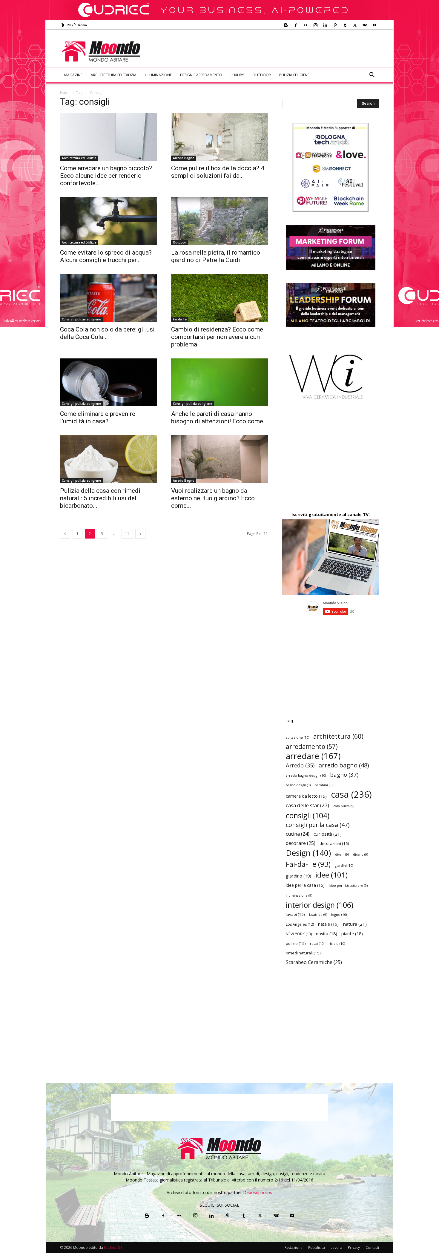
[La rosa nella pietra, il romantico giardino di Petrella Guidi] (219, 221)
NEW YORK (299, 933)
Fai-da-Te (308, 864)
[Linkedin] (325, 25)
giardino (298, 876)
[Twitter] (354, 25)
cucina (297, 834)
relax (317, 943)
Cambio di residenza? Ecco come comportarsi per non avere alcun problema (217, 337)
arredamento (312, 746)
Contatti (372, 1247)
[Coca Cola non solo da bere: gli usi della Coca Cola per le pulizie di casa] (108, 298)
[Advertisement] (269, 51)
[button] (372, 75)
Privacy (354, 1247)
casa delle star (307, 805)
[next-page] (140, 534)
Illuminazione (158, 74)
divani (342, 854)
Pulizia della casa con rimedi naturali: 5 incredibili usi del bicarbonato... (100, 498)
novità (326, 933)
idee (331, 875)
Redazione (294, 1247)
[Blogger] (285, 25)
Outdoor (261, 74)
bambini (323, 785)
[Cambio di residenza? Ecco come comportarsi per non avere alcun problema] (219, 298)
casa (351, 794)
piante (352, 933)
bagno (344, 774)
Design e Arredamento (201, 74)
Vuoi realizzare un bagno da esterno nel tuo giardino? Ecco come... (213, 498)
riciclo (337, 943)
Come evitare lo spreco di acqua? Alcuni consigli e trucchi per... (106, 256)
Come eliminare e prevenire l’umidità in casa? (97, 417)
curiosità (328, 834)
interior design (319, 905)
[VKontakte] (364, 25)
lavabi (295, 914)
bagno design (298, 785)
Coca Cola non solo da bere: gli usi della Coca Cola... (107, 333)
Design (308, 853)
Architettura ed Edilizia (113, 74)
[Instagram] (315, 25)
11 (127, 533)
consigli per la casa (317, 825)
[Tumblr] (344, 25)
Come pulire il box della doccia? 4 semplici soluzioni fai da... (217, 172)
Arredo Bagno (183, 158)
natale (328, 924)
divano (360, 854)
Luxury (237, 74)
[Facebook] (295, 25)
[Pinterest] (335, 25)
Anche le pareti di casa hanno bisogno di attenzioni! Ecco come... (219, 417)
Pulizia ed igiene (294, 74)
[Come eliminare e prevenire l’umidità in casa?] (108, 382)
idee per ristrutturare (348, 886)
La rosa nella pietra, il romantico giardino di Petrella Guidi (215, 256)
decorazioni (334, 843)
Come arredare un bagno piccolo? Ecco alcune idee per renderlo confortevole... (106, 176)
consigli (307, 815)
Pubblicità (316, 1247)
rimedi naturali (303, 953)
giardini (344, 865)
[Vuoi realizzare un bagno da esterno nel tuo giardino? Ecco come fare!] (219, 459)
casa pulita (343, 806)
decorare (300, 843)
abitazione (297, 737)
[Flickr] (305, 25)
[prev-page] (65, 534)
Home (65, 92)
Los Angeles (300, 924)
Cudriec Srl (112, 1247)
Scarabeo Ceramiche (314, 962)
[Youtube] (374, 25)
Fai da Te (180, 319)
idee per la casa (305, 885)
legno (339, 914)
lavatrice (318, 915)
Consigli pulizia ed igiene (81, 319)
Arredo (300, 765)
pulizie (296, 943)
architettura (338, 736)
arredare (313, 756)
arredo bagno (344, 765)
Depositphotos (257, 1192)
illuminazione (299, 895)
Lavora (336, 1247)
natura (355, 924)
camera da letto (306, 796)
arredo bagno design (306, 775)
